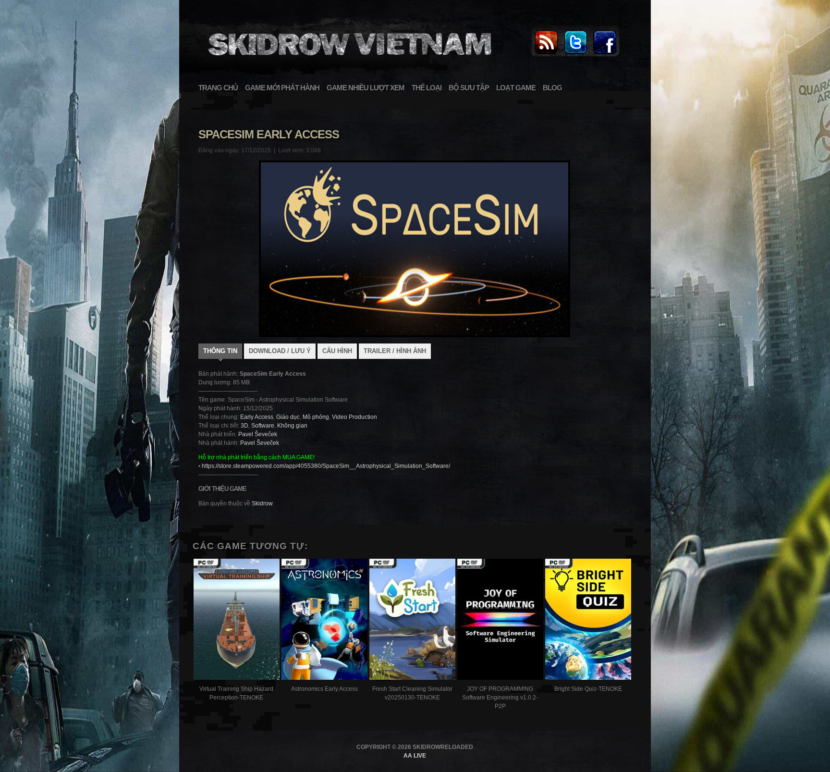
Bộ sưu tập (469, 88)
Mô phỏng (316, 417)
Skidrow (262, 503)
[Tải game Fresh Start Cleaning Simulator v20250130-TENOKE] (412, 620)
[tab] (220, 352)
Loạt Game (516, 88)
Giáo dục (288, 417)
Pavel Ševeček (257, 434)
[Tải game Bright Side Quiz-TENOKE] (588, 620)
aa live (414, 755)
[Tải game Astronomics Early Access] (324, 620)
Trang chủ (218, 88)
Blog (552, 88)
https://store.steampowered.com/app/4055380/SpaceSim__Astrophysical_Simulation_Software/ (326, 466)
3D (244, 425)
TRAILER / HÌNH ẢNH (395, 351)
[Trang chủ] (546, 54)
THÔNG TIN (220, 351)
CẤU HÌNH (337, 351)
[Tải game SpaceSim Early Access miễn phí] (348, 60)
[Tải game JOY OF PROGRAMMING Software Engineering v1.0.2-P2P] (500, 620)
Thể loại (426, 88)
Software (262, 425)
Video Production (354, 417)
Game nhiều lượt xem (365, 88)
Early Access (256, 417)
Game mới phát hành (282, 88)
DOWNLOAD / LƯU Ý (280, 351)
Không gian (292, 425)
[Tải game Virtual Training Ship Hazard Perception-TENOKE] (237, 620)
